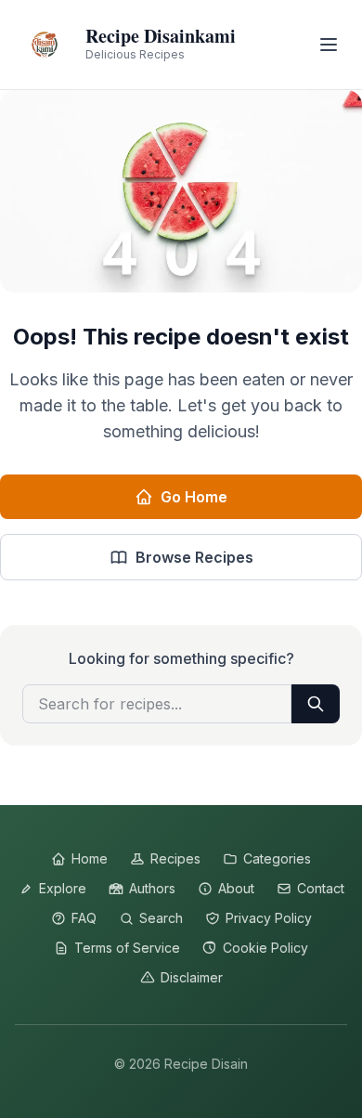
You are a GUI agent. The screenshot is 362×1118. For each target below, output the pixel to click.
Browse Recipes (194, 557)
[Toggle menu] (328, 44)
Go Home (194, 497)
